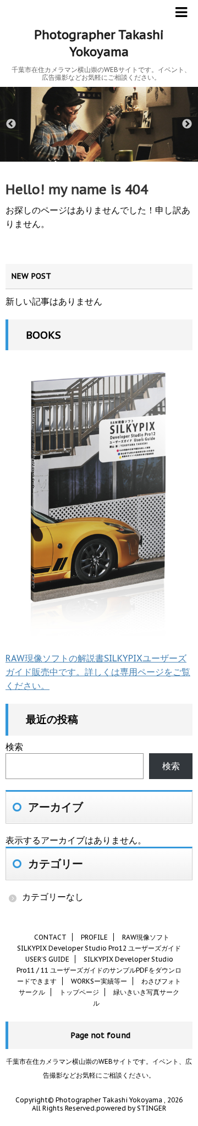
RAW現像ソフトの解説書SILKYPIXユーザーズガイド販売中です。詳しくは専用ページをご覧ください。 (98, 672)
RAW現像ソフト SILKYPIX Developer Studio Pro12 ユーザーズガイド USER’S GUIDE (99, 948)
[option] (99, 124)
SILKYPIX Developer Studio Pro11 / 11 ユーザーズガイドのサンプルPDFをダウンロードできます (99, 970)
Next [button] (187, 124)
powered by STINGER (131, 1108)
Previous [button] (11, 124)
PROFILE (94, 937)
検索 (14, 746)
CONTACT (50, 937)
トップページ (79, 992)
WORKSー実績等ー (99, 981)
